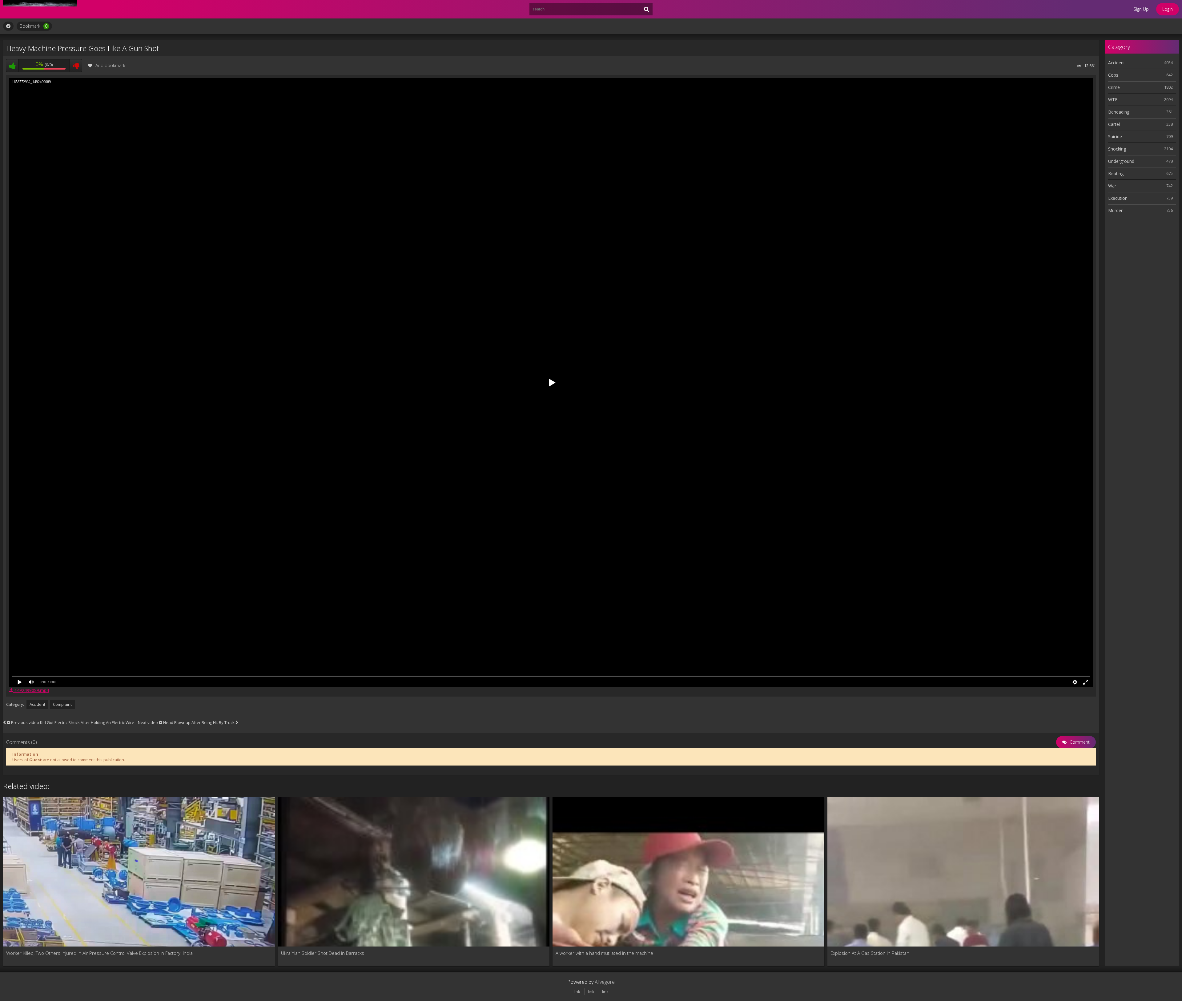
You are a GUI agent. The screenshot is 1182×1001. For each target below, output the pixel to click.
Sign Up (1141, 9)
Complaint (62, 704)
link (577, 992)
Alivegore (605, 982)
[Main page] (40, 9)
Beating (1116, 173)
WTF (1112, 100)
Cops (1113, 75)
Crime (1114, 87)
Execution (1118, 198)
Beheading (1118, 112)
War (1112, 186)
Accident (37, 704)
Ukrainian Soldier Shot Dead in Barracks (322, 953)
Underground (1121, 161)
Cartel (1114, 124)
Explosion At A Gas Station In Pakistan (869, 953)
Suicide (1115, 136)
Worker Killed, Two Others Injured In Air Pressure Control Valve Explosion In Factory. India (99, 953)
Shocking (1117, 149)
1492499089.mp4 (31, 690)
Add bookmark (110, 65)
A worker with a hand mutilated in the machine (604, 953)
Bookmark (33, 26)
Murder (1115, 210)
